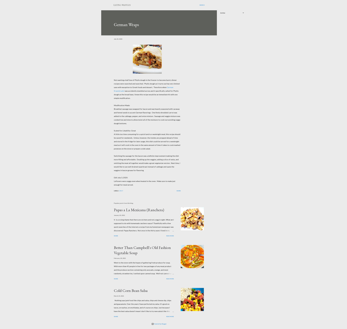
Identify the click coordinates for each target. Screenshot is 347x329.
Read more (170, 236)
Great (121, 191)
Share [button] (179, 191)
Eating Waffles (122, 5)
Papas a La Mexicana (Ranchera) (139, 209)
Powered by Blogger (160, 324)
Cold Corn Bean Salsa (131, 290)
